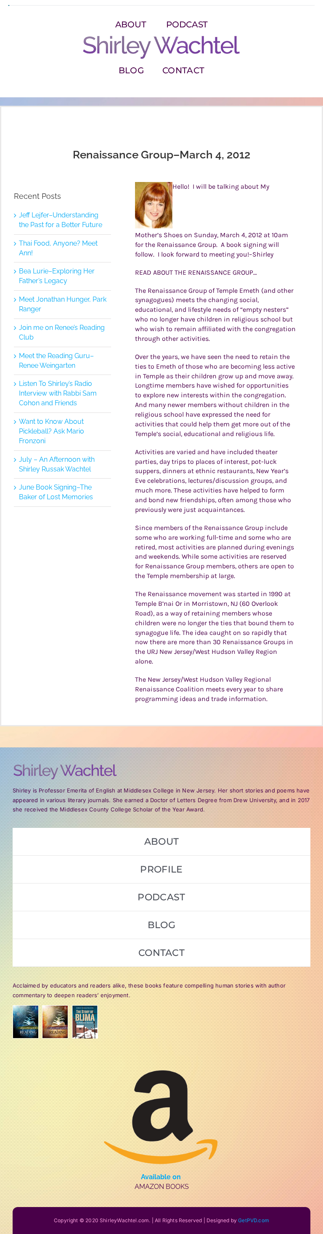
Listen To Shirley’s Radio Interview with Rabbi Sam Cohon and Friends (58, 393)
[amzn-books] (161, 1056)
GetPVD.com (253, 1220)
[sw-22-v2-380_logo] (161, 38)
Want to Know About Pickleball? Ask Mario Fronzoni (51, 431)
